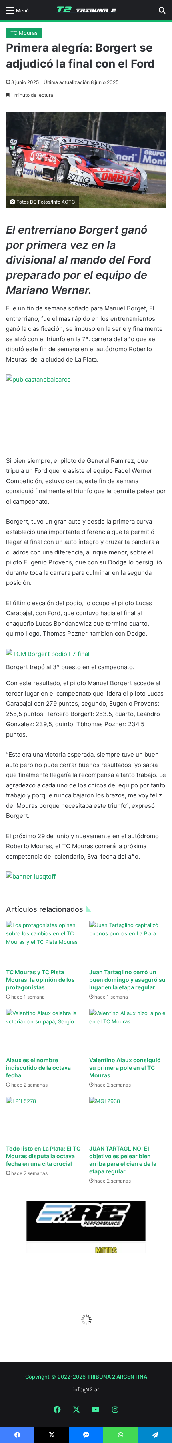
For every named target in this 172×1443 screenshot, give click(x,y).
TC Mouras (24, 33)
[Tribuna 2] (86, 10)
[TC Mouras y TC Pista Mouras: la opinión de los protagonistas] (44, 942)
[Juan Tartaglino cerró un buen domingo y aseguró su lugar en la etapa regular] (127, 942)
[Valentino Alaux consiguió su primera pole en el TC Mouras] (127, 1030)
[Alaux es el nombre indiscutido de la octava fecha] (44, 1030)
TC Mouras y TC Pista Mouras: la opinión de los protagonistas (40, 980)
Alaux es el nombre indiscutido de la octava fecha (38, 1068)
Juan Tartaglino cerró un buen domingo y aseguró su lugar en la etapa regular (127, 980)
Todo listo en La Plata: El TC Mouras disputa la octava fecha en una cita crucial (43, 1156)
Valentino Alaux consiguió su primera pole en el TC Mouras (125, 1068)
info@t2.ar (86, 1389)
